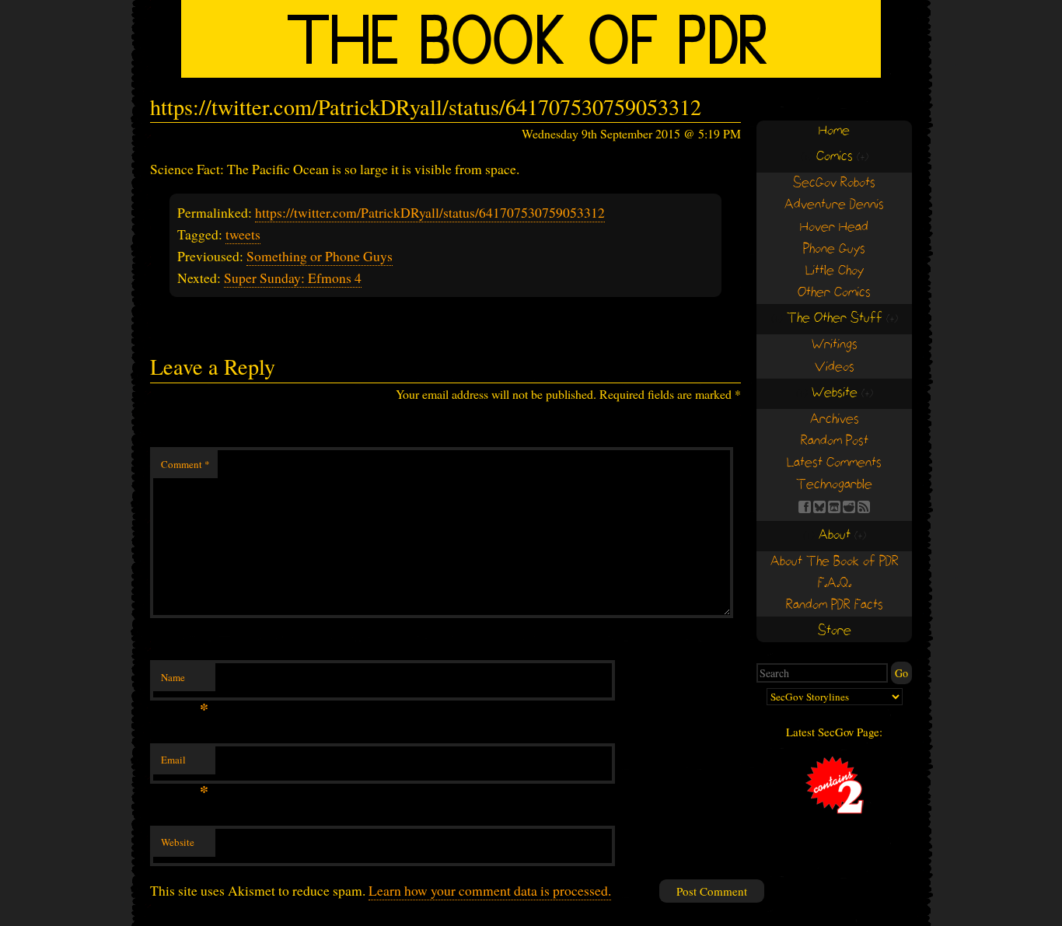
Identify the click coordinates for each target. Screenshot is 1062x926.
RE (849, 507)
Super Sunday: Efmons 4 (293, 277)
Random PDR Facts (834, 605)
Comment (185, 464)
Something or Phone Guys (319, 255)
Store (834, 631)
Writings (835, 345)
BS (819, 507)
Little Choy (834, 271)
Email (184, 763)
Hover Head (834, 227)
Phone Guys (834, 249)
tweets (242, 234)
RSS (864, 507)
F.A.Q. (834, 583)
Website (177, 842)
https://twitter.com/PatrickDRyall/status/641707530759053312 (430, 212)
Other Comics (834, 293)
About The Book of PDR (834, 562)
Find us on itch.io (834, 507)
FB (804, 507)
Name (184, 681)
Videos (834, 367)
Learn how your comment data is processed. (490, 890)
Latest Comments (834, 463)
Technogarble (834, 485)
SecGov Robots (834, 183)
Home (834, 131)
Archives (834, 419)
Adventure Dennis (834, 205)
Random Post (834, 441)
